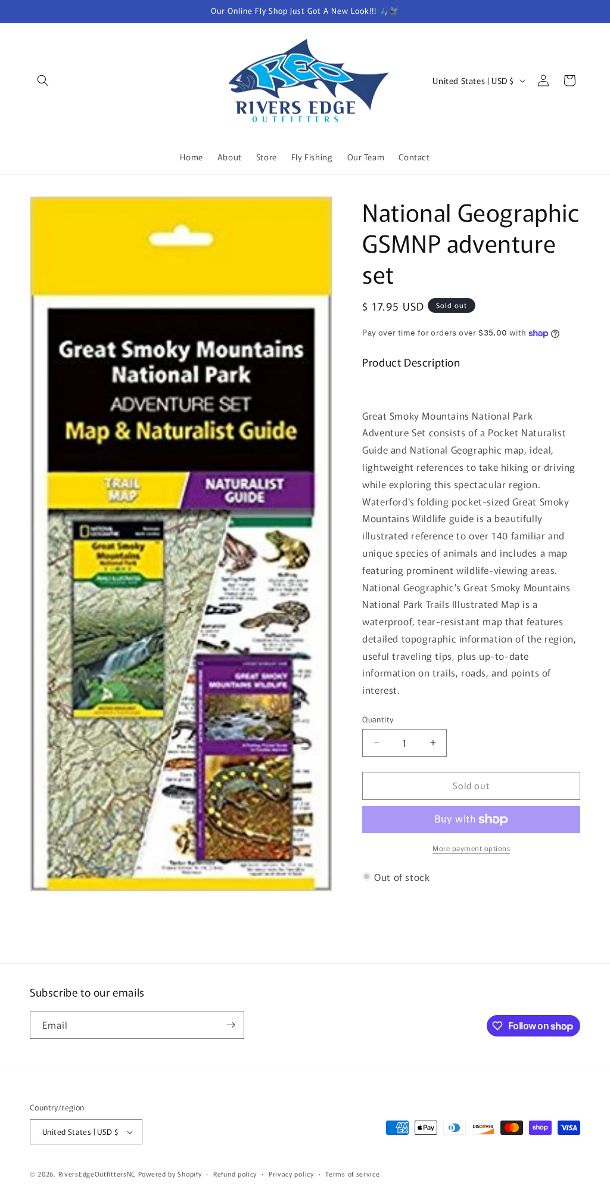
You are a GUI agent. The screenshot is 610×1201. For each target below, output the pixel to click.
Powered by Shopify (170, 1173)
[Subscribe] (230, 1025)
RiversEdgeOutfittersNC (97, 1173)
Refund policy (235, 1173)
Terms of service (352, 1173)
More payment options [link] (471, 848)
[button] (43, 80)
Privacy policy (291, 1173)
